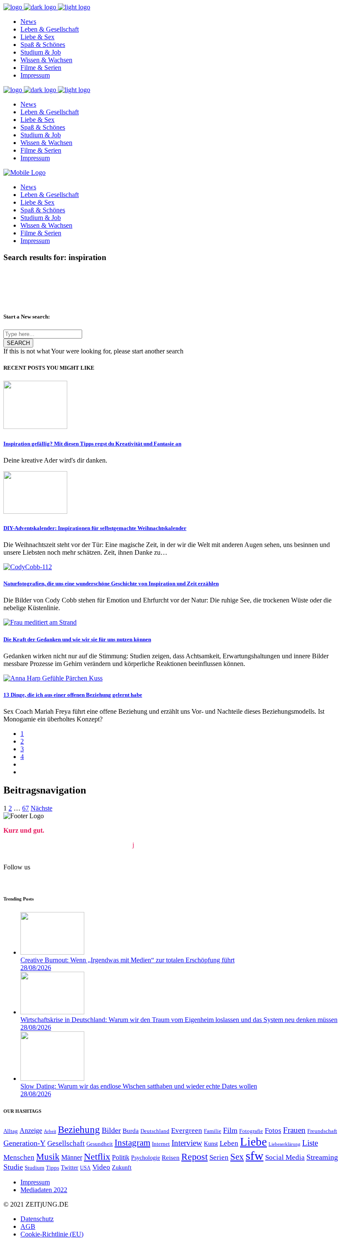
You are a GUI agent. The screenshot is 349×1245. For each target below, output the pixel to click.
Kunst (211, 1144)
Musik (48, 1156)
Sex (237, 1157)
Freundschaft (322, 1131)
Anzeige (31, 1131)
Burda (131, 1130)
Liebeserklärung (284, 1144)
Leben (229, 1143)
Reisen (171, 1157)
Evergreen (186, 1130)
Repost (194, 1156)
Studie (13, 1167)
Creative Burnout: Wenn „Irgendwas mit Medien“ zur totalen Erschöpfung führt (127, 960)
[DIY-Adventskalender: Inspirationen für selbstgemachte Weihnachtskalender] (35, 511)
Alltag (10, 1131)
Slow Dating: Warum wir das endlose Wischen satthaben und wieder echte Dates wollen (138, 1086)
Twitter (69, 1167)
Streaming (322, 1157)
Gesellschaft (66, 1143)
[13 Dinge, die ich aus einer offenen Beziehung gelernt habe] (53, 678)
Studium (34, 1168)
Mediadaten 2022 (43, 1189)
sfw (254, 1155)
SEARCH (18, 343)
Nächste (41, 808)
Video (101, 1167)
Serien (219, 1157)
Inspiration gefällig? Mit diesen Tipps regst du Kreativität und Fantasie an (92, 443)
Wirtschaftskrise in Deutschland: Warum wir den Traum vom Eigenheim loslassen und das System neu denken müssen (179, 1019)
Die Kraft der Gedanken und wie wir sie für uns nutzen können (77, 639)
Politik (120, 1157)
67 (25, 808)
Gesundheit (99, 1144)
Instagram (132, 1143)
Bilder (111, 1130)
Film (230, 1130)
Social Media (285, 1157)
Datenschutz (37, 1218)
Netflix (97, 1157)
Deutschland (154, 1131)
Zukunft (122, 1167)
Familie (212, 1131)
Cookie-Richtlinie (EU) (51, 1234)
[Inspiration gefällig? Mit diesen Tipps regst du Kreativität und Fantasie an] (35, 426)
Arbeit (50, 1131)
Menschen (18, 1157)
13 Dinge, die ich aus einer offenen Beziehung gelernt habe (72, 695)
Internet (161, 1144)
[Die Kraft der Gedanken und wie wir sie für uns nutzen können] (40, 622)
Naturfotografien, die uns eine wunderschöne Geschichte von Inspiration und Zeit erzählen (111, 583)
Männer (71, 1157)
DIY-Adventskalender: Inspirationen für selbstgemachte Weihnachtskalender (94, 528)
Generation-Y (24, 1143)
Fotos (273, 1130)
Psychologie (145, 1158)
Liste (310, 1142)
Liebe (253, 1141)
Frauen (294, 1130)
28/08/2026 (35, 967)
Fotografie (251, 1131)
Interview (187, 1142)
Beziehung (79, 1129)
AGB (27, 1226)
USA (85, 1168)
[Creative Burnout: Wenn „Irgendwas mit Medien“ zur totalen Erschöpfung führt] (52, 952)
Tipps (52, 1168)
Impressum (35, 1182)
